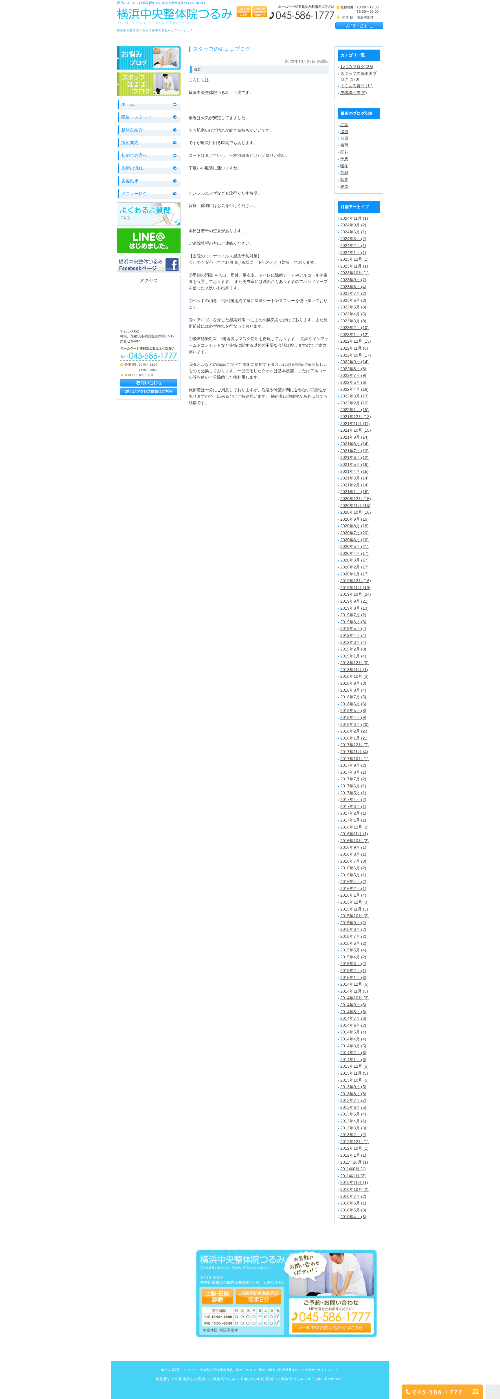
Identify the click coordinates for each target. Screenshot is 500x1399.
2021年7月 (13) (354, 450)
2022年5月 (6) (353, 382)
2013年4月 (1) (353, 1121)
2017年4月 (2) (353, 799)
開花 (344, 152)
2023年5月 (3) (353, 307)
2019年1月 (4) (353, 656)
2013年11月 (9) (354, 1073)
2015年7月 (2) (353, 936)
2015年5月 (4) (353, 950)
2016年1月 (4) (353, 895)
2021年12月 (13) (355, 416)
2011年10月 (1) (354, 1162)
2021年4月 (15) (354, 471)
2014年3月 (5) (353, 1046)
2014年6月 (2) (353, 1025)
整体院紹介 (132, 129)
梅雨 (344, 145)
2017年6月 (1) (353, 786)
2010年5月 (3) (353, 1210)
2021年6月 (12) (354, 457)
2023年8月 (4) (353, 286)
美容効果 (130, 180)
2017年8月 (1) (353, 772)
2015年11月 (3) (354, 909)
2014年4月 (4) (353, 1039)
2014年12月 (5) (354, 984)
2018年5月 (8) (353, 710)
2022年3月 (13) (354, 396)
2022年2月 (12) (354, 403)
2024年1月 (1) (353, 252)
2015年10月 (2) (354, 915)
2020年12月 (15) (355, 498)
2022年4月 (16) (354, 389)
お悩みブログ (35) (356, 66)
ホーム (127, 104)
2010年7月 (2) (353, 1196)
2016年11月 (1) (354, 833)
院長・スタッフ (136, 117)
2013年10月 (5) (354, 1080)
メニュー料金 (134, 193)
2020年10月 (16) (355, 512)
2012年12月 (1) (354, 1141)
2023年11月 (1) (354, 266)
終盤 (344, 186)
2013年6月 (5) (353, 1107)
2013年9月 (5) (353, 1086)
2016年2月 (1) (353, 888)
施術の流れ (132, 168)
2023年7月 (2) (353, 293)
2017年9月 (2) (353, 765)
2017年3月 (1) (353, 806)
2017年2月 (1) (353, 813)
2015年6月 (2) (353, 943)
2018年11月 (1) (354, 669)
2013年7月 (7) (353, 1100)
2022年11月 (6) (354, 348)
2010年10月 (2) (354, 1189)
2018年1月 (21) (354, 738)
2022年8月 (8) (353, 368)
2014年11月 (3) (354, 991)
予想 (344, 159)
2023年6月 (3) (353, 300)
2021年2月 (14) (354, 485)
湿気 (344, 131)
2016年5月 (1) (353, 875)
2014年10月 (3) (354, 997)
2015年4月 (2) (353, 957)
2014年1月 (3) (353, 1059)
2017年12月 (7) (354, 744)
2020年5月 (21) (354, 546)
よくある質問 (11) (356, 85)
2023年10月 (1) (354, 272)
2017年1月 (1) (353, 820)
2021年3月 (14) (354, 478)
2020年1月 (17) (354, 574)
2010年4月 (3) (353, 1216)
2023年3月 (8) (353, 321)
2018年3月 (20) (354, 724)
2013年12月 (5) (354, 1066)
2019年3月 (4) (353, 642)
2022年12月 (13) (355, 341)
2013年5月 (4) (353, 1114)
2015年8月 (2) (353, 929)
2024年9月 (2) (353, 225)
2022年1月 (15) (354, 409)
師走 (344, 179)
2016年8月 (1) (353, 854)
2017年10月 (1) (354, 758)
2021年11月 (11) (355, 423)
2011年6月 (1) (353, 1169)
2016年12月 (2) (354, 827)
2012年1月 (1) (353, 1155)
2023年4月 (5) (353, 314)
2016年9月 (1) (353, 847)
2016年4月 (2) (353, 881)
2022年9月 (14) (354, 361)
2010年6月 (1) (353, 1203)
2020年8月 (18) (354, 526)
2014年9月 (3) (353, 1004)
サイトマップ (328, 1369)
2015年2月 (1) (353, 970)
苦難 (344, 172)
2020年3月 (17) (354, 560)
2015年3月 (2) (353, 963)
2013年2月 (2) (353, 1134)
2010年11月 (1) (354, 1182)
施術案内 (130, 142)
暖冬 (344, 165)
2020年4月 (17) (354, 553)
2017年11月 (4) (354, 751)
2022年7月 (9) (353, 375)
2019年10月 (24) (355, 594)
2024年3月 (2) (353, 238)
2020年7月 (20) (354, 532)
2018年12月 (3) (354, 662)
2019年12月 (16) (355, 580)
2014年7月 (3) (353, 1018)
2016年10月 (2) (354, 840)
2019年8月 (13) (354, 608)
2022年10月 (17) (355, 355)
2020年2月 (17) (354, 567)
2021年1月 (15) (354, 491)
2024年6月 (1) (353, 232)
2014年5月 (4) (353, 1032)
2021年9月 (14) (354, 437)
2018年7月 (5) (353, 697)
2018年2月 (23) (354, 731)
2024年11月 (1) (354, 218)
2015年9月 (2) (353, 922)
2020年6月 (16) (354, 539)
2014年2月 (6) (353, 1052)
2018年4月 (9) (353, 717)
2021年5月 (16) (354, 464)
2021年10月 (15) (355, 430)
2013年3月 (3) (353, 1128)
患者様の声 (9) (353, 92)
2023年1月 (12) (354, 334)
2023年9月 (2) (353, 279)
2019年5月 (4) (353, 628)
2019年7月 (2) (353, 615)
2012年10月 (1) (354, 1148)
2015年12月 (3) (354, 902)
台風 (344, 138)
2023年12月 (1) (354, 259)
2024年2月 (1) (353, 245)
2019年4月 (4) (353, 635)
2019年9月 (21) (354, 601)
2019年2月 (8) (353, 649)
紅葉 (344, 124)
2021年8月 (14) (354, 443)
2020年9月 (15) (354, 519)
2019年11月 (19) (355, 587)
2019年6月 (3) (353, 621)
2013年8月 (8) (353, 1093)
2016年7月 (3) (353, 861)
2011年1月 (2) (353, 1175)
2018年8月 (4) (353, 690)
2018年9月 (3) (353, 683)
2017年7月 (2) (353, 779)
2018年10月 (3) (354, 676)
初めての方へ (134, 155)
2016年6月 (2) (353, 868)
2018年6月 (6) (353, 704)
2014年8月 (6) (353, 1011)
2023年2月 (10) (354, 327)
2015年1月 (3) (353, 977)
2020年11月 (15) (355, 505)
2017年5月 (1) (353, 793)
